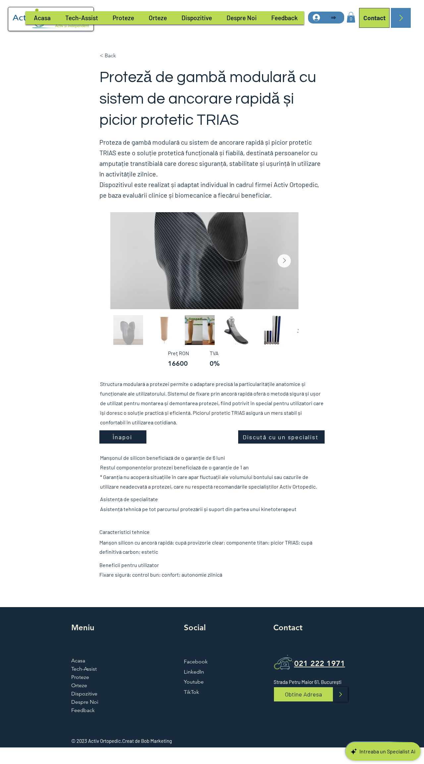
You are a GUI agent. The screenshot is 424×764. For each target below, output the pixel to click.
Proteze (80, 677)
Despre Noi (84, 702)
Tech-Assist (84, 669)
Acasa (78, 660)
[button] (350, 17)
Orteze (79, 685)
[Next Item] (284, 260)
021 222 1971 (319, 663)
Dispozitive (84, 694)
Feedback (83, 710)
